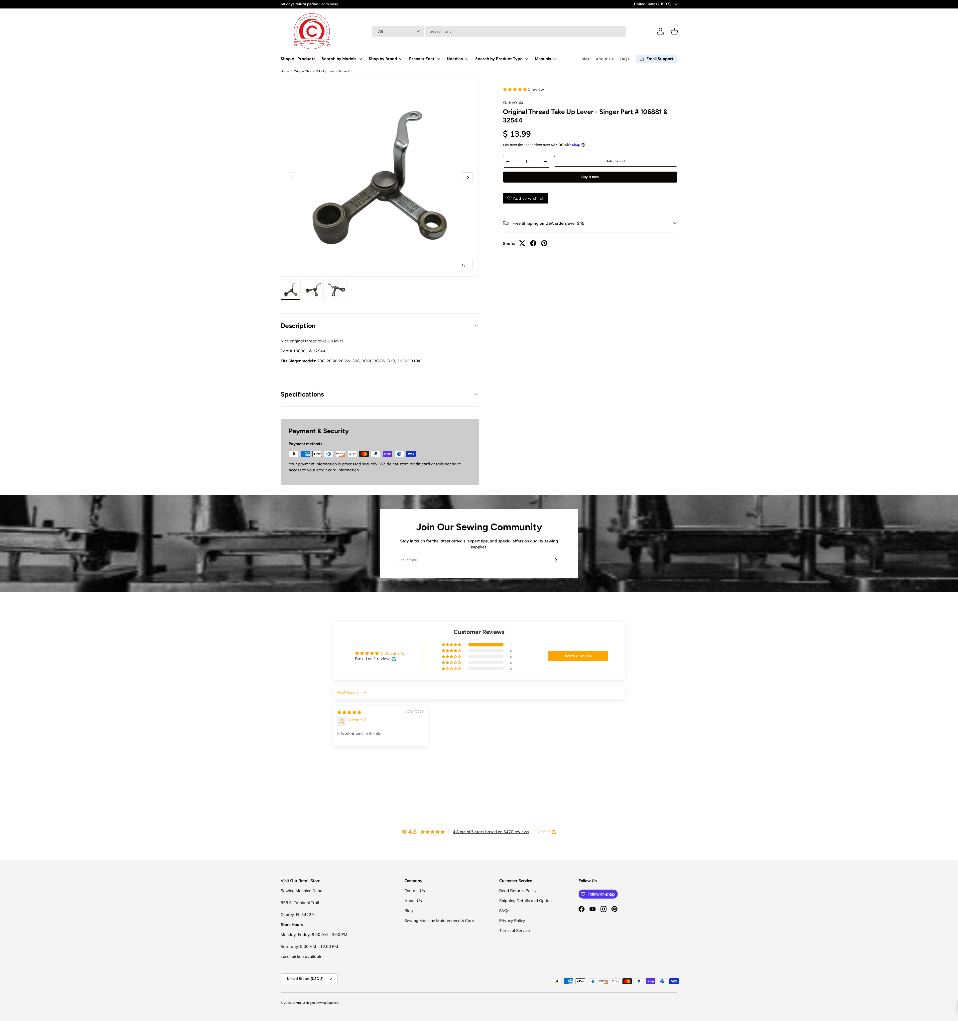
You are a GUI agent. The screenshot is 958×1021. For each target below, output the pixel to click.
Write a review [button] (578, 655)
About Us (605, 59)
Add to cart (615, 161)
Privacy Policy (512, 920)
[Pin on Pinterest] (544, 243)
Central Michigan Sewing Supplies (315, 1003)
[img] (349, 712)
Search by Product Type (499, 58)
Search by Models (339, 58)
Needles (455, 58)
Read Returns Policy (518, 890)
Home (285, 71)
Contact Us (414, 890)
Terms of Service (514, 930)
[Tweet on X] (522, 243)
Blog (586, 59)
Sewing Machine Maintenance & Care (439, 920)
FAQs (625, 59)
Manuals (543, 58)
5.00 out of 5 (392, 653)
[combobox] (499, 31)
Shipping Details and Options (526, 900)
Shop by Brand (383, 58)
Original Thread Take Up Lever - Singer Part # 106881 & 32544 (324, 71)
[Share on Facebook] (533, 243)
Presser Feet (422, 58)
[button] (674, 31)
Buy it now (590, 177)
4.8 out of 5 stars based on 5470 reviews (491, 831)
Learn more (328, 4)
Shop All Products (298, 58)
